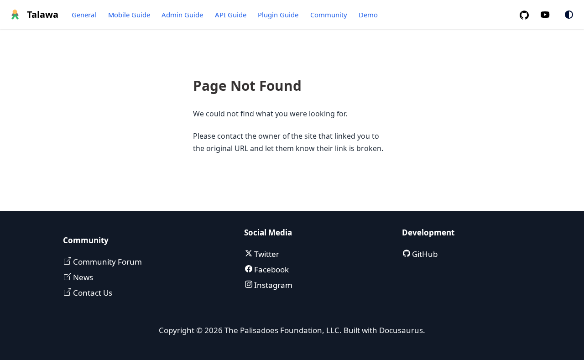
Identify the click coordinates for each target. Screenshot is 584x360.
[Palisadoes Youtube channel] (550, 15)
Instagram (272, 285)
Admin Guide (182, 14)
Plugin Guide (278, 14)
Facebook (270, 269)
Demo (368, 14)
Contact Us (91, 292)
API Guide (230, 14)
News (82, 277)
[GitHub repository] (527, 14)
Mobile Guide (129, 14)
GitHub (424, 254)
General (84, 14)
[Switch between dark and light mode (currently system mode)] (569, 14)
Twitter (265, 254)
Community (328, 14)
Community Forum (106, 261)
